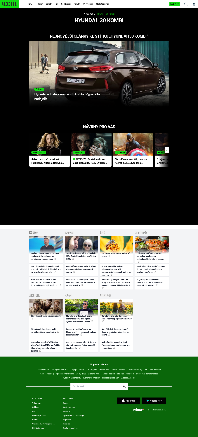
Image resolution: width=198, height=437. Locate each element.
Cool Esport (65, 4)
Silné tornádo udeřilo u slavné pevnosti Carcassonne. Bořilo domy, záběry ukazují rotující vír (44, 282)
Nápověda (67, 420)
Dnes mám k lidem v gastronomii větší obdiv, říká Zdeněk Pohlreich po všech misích (80, 282)
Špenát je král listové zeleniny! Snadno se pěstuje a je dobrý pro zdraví (115, 332)
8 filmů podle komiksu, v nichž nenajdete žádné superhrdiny (43, 330)
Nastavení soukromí (70, 428)
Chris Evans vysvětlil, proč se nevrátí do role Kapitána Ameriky (131, 161)
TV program (91, 370)
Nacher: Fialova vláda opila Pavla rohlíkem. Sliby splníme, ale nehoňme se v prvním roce (45, 256)
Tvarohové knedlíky (91, 378)
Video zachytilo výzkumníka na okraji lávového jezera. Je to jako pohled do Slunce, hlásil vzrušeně (116, 282)
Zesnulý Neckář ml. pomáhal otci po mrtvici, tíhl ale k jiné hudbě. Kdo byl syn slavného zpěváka (46, 269)
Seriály (49, 4)
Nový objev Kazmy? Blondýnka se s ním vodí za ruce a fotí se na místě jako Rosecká (81, 345)
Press (65, 403)
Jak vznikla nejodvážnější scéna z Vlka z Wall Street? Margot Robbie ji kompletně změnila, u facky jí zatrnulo (45, 346)
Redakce (66, 424)
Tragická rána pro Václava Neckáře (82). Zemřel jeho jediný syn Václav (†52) (81, 256)
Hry (56, 4)
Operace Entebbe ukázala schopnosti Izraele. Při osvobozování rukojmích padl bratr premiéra (116, 270)
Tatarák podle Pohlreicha (112, 374)
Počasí (122, 370)
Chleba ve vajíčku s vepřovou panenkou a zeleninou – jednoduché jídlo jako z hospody (150, 256)
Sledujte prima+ (102, 4)
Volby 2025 (81, 374)
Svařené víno (93, 374)
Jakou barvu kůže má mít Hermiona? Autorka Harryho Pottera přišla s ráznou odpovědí (46, 161)
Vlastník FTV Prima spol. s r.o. (43, 424)
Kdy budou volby (135, 370)
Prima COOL (89, 14)
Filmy (40, 4)
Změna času (104, 370)
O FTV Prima (37, 399)
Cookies (35, 420)
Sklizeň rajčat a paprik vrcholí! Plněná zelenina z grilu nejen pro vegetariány (116, 345)
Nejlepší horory (77, 370)
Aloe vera (130, 374)
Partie (114, 370)
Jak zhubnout (43, 370)
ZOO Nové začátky (152, 370)
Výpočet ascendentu (72, 378)
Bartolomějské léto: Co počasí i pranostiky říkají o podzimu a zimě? (117, 317)
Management (68, 399)
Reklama (35, 407)
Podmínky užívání (39, 415)
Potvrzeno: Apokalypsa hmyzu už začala (116, 254)
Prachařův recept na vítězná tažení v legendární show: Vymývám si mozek (81, 269)
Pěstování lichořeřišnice (147, 374)
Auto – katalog (47, 374)
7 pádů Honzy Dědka (65, 374)
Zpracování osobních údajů (73, 415)
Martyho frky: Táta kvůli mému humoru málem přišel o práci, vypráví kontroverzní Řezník (79, 319)
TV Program (88, 4)
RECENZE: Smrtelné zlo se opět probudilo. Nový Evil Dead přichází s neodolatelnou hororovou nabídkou (90, 161)
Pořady (77, 4)
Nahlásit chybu (38, 428)
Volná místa (36, 403)
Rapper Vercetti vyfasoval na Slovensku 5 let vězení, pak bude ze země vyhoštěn (81, 332)
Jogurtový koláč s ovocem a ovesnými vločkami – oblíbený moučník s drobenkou (150, 282)
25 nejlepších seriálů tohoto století (46, 316)
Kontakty (66, 411)
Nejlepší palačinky (110, 378)
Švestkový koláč (128, 378)
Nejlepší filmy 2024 (60, 370)
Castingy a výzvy (69, 407)
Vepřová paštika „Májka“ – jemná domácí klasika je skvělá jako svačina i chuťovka (151, 269)
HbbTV (35, 411)
